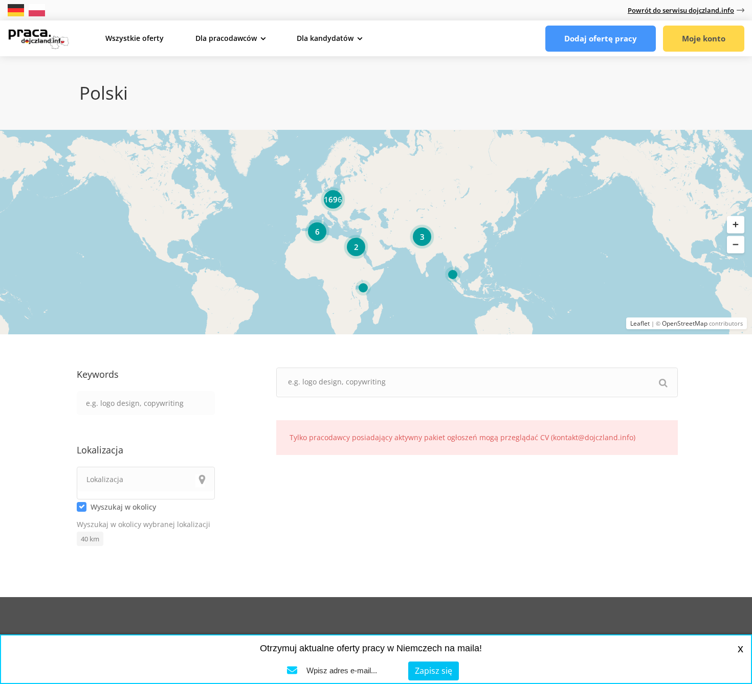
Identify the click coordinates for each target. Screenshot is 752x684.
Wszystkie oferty (134, 38)
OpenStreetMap (684, 323)
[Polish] (37, 9)
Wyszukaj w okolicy (123, 507)
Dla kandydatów (325, 38)
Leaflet (640, 323)
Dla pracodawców (226, 38)
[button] (735, 225)
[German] (17, 9)
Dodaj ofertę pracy (600, 38)
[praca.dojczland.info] (38, 37)
